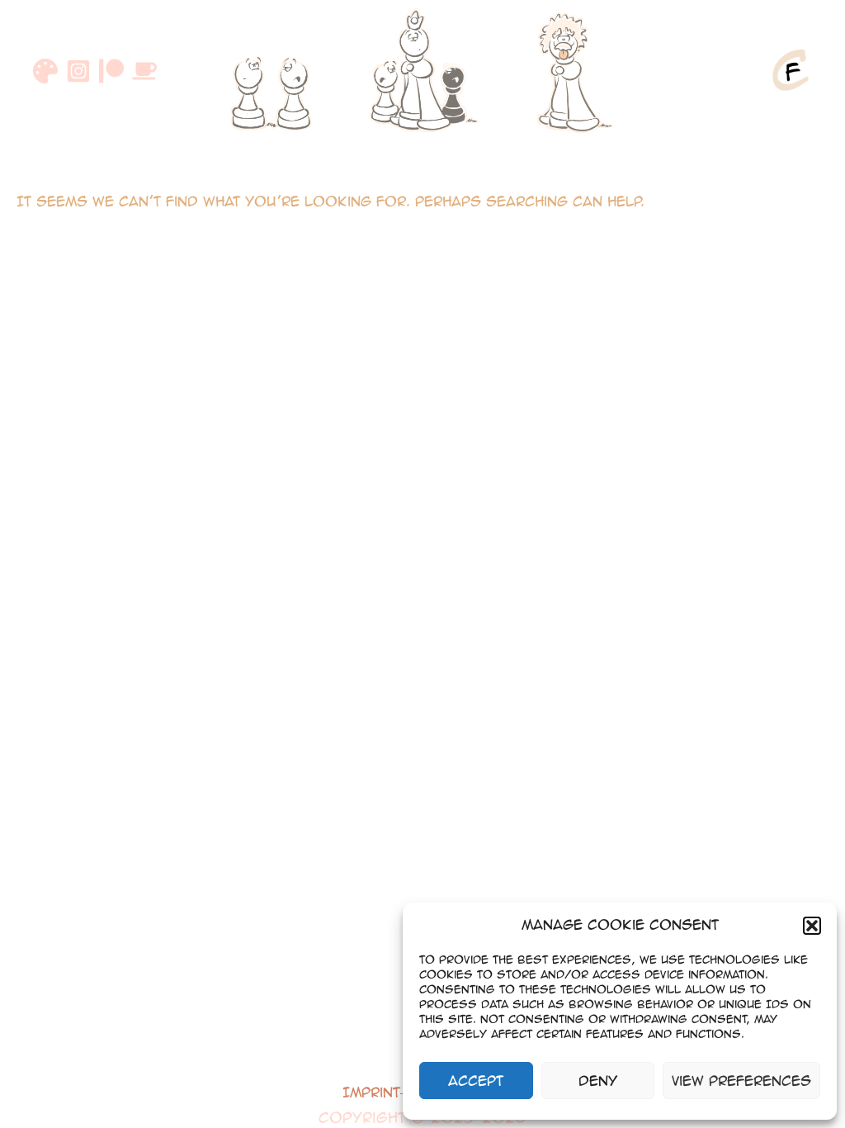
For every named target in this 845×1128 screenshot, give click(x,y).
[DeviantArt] (45, 71)
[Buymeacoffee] (144, 71)
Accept (475, 1080)
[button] (812, 925)
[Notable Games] (422, 70)
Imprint (371, 1092)
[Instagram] (78, 71)
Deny (597, 1080)
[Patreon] (111, 71)
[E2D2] (274, 70)
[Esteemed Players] (571, 70)
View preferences (741, 1080)
